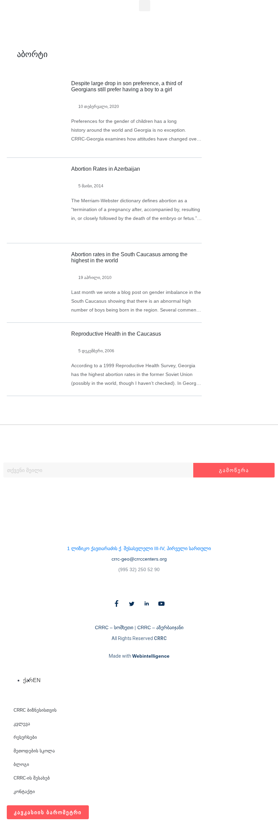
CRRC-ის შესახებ (32, 778)
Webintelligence (151, 656)
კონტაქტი (24, 791)
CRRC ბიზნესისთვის (35, 710)
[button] (144, 5)
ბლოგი (21, 764)
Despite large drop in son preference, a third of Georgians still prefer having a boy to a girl (126, 86)
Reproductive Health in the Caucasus (116, 334)
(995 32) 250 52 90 (139, 569)
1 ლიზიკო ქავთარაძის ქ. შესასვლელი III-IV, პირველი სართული (139, 548)
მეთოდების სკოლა (34, 750)
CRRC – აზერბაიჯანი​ (160, 627)
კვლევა (22, 723)
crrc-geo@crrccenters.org (139, 559)
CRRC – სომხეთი (114, 627)
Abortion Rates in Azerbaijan (105, 169)
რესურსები (25, 737)
